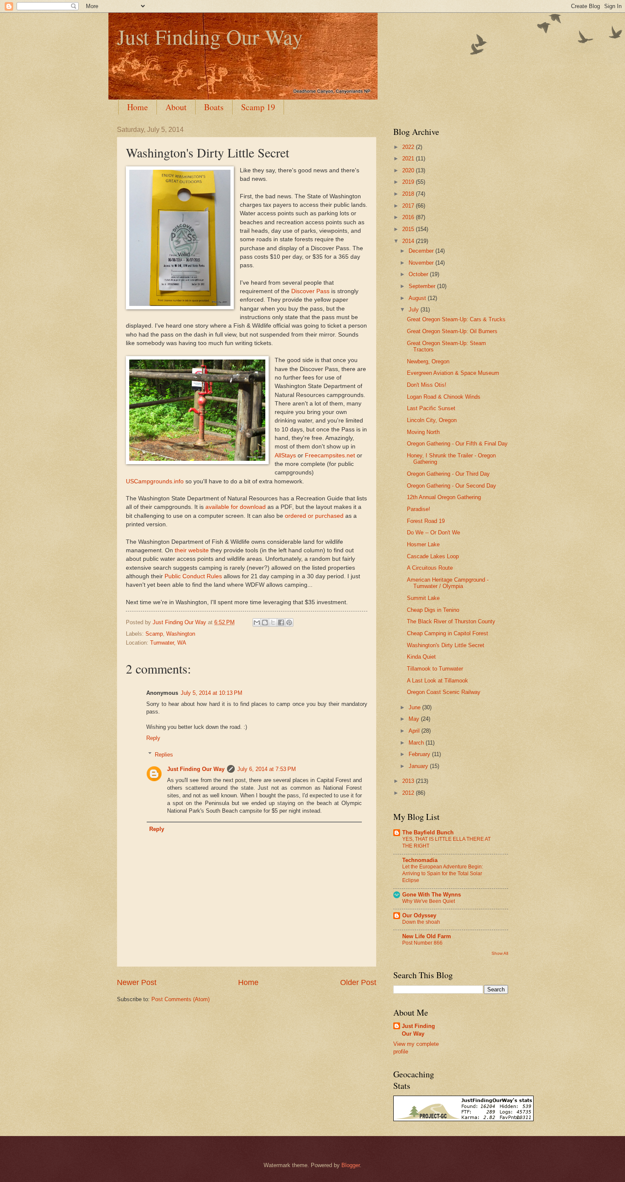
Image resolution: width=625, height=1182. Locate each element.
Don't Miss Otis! (426, 385)
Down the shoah (421, 922)
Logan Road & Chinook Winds (443, 397)
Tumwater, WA (168, 643)
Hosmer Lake (423, 544)
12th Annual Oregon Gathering (444, 497)
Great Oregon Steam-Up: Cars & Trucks (456, 319)
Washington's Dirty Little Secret (445, 645)
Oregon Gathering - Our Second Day (451, 486)
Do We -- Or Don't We (433, 532)
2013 (409, 781)
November (422, 263)
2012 (409, 793)
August (418, 298)
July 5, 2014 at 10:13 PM (211, 693)
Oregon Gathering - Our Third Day (448, 474)
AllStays (285, 455)
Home (137, 107)
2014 (409, 241)
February (420, 754)
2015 (409, 229)
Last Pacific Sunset (431, 408)
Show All (499, 953)
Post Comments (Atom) (180, 999)
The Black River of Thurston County (451, 621)
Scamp (154, 634)
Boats (214, 107)
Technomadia (420, 860)
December (422, 251)
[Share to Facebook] (281, 622)
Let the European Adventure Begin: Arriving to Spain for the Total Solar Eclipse (442, 873)
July (414, 309)
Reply (153, 738)
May (415, 719)
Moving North (423, 432)
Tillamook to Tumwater (435, 668)
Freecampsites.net (330, 455)
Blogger (350, 1165)
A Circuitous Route (430, 568)
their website (192, 550)
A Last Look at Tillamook (437, 680)
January (419, 766)
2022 (409, 147)
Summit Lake (423, 598)
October (419, 274)
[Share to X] (273, 622)
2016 (409, 217)
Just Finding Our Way (210, 36)
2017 (409, 206)
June (415, 707)
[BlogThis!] (265, 622)
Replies (164, 754)
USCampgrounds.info (155, 481)
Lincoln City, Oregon (432, 420)
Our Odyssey (419, 915)
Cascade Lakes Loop (433, 556)
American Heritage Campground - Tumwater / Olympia (448, 583)
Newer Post (136, 982)
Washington (180, 634)
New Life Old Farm (426, 936)
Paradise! (418, 509)
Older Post (358, 982)
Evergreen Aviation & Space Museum (453, 373)
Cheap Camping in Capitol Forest (447, 633)
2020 (409, 170)
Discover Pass (310, 291)
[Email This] (257, 622)
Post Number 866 (422, 943)
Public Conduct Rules (193, 576)
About (176, 107)
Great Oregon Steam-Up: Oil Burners (452, 331)
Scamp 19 (258, 107)
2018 (409, 194)
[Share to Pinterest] (289, 622)
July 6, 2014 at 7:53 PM (266, 769)
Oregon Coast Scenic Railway (443, 692)
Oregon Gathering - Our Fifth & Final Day (457, 443)
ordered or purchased (314, 516)
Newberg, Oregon (428, 361)
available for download (235, 507)
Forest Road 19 (426, 521)
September (423, 286)
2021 (409, 158)
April (415, 731)
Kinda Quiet (421, 657)
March (417, 742)
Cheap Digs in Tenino (433, 610)
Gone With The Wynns (431, 894)
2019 (409, 182)
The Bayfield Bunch (428, 832)
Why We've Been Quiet (428, 901)
